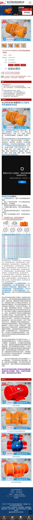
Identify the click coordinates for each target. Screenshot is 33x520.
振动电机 (8, 507)
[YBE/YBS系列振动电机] (16, 469)
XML (29, 504)
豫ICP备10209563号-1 (18, 505)
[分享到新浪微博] (14, 69)
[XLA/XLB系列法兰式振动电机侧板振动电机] (16, 418)
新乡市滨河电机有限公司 (17, 504)
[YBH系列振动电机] (16, 444)
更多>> (29, 379)
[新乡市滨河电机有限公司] (13, 2)
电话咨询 (4, 518)
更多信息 (17, 65)
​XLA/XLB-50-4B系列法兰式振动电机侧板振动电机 (15, 76)
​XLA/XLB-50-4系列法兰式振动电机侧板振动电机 (13, 72)
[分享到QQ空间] (12, 69)
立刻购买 (23, 65)
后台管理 (16, 497)
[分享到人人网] (17, 69)
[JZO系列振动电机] (16, 393)
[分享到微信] (19, 69)
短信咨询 (12, 518)
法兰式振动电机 (14, 77)
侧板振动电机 (21, 77)
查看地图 (29, 518)
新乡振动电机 (21, 507)
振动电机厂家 (14, 507)
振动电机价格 (28, 507)
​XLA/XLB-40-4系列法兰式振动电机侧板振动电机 (13, 73)
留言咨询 (11, 65)
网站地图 (25, 504)
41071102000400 (16, 512)
